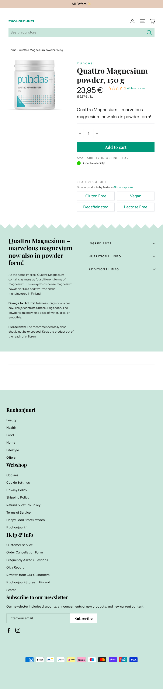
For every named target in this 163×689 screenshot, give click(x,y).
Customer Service (19, 545)
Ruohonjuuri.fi (16, 527)
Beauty (11, 420)
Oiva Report (15, 567)
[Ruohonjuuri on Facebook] (8, 630)
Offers (10, 457)
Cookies (12, 475)
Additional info (104, 269)
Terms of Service (18, 512)
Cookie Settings (18, 483)
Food (10, 435)
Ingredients (100, 243)
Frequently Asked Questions (27, 560)
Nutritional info (105, 256)
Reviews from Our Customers (27, 575)
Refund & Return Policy (23, 505)
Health (11, 428)
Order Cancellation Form (24, 552)
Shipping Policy (17, 497)
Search (11, 590)
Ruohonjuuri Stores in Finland (28, 582)
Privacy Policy (16, 490)
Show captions (123, 187)
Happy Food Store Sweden (25, 520)
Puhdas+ (86, 63)
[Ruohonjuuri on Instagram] (17, 630)
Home (12, 50)
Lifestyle (12, 450)
